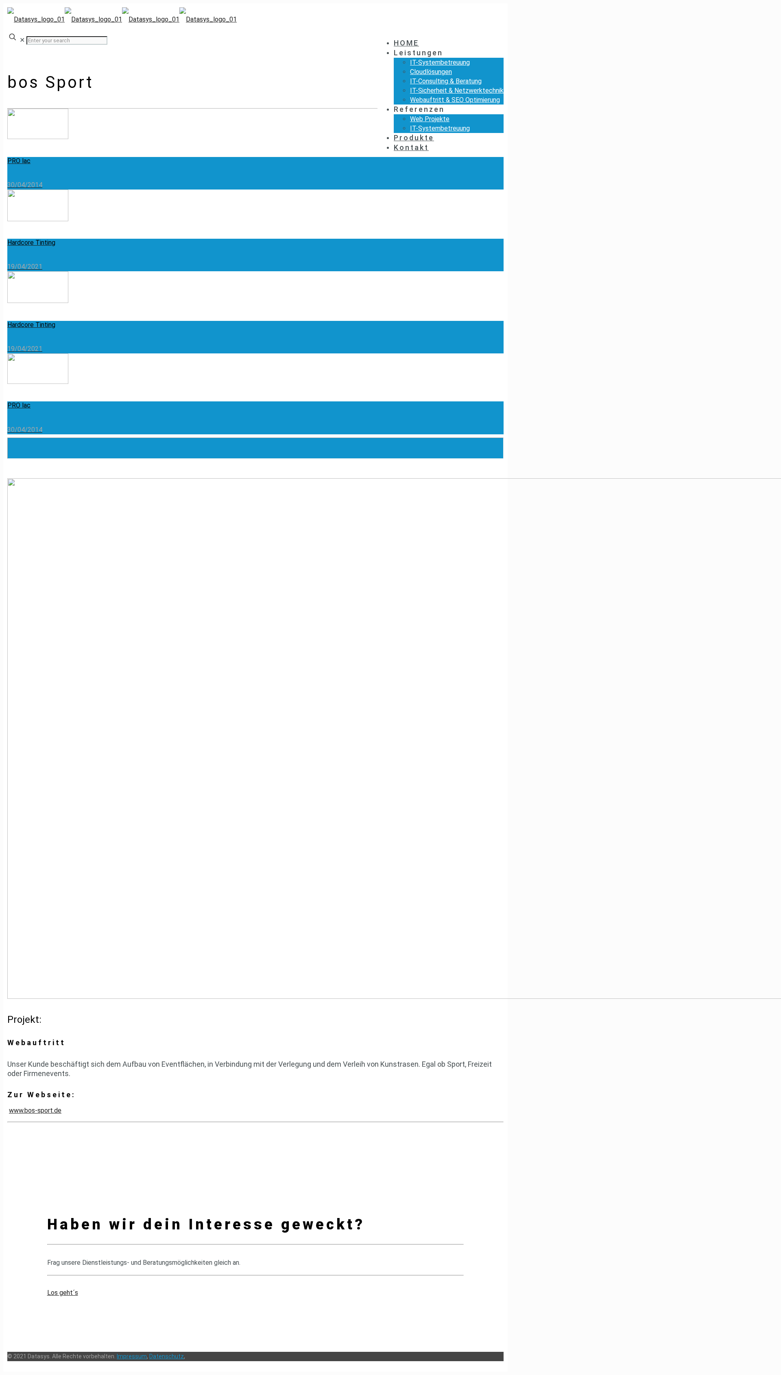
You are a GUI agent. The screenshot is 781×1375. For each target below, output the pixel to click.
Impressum (132, 1356)
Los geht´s (62, 1293)
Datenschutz (166, 1356)
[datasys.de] (122, 19)
